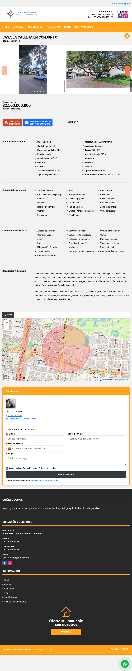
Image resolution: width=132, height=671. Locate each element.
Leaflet (105, 379)
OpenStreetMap (122, 379)
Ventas (18, 27)
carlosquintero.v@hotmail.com (22, 419)
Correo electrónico (76, 434)
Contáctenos (84, 27)
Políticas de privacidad (15, 601)
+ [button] (7, 322)
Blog (67, 27)
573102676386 (15, 415)
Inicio (5, 27)
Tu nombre (11, 434)
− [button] (7, 327)
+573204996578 (104, 14)
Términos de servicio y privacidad (44, 480)
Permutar (53, 27)
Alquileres (35, 27)
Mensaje (10, 453)
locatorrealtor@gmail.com (15, 557)
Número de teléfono (15, 443)
